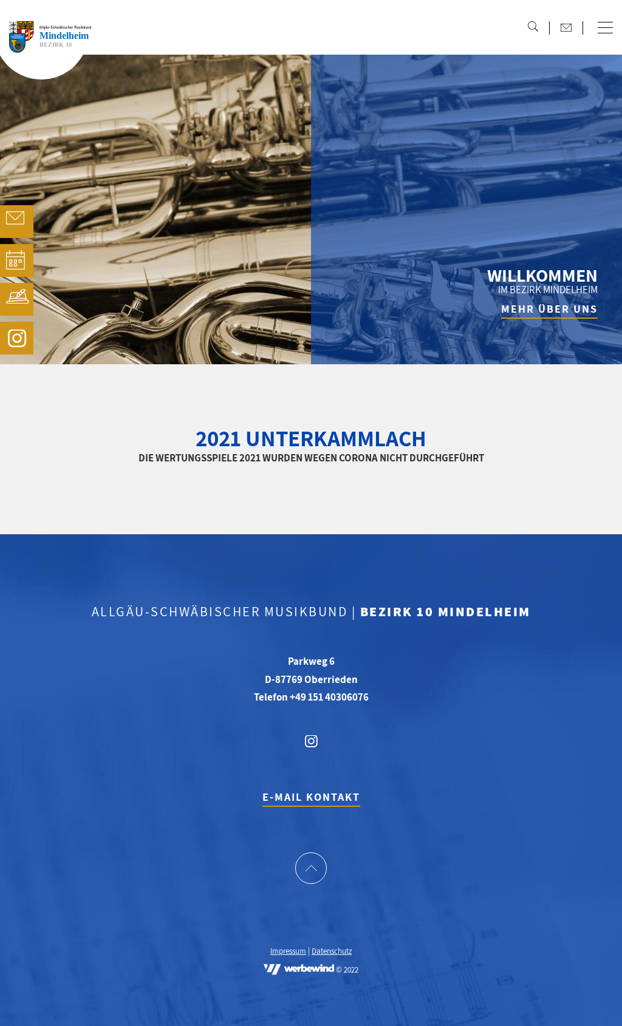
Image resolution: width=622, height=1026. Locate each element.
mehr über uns (549, 309)
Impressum (288, 951)
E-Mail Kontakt (311, 797)
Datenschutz (332, 951)
